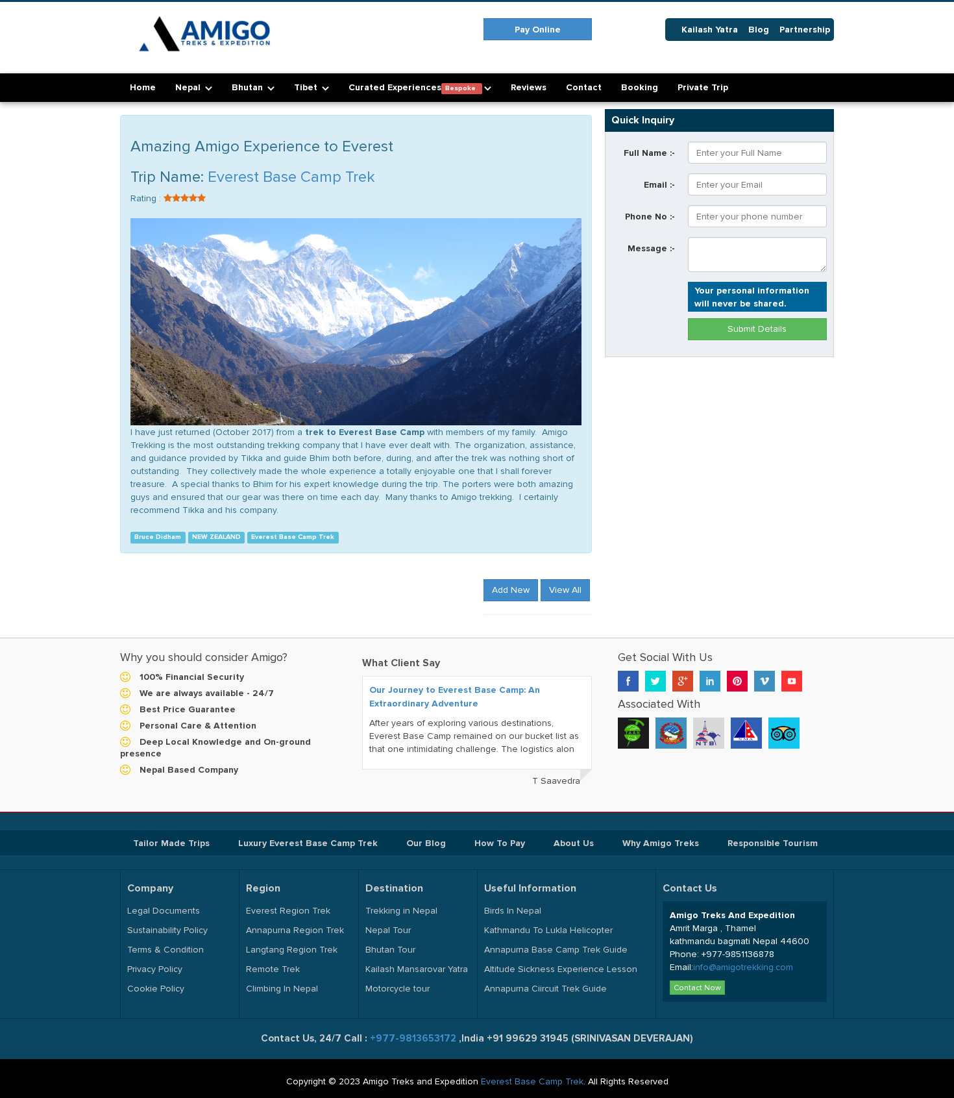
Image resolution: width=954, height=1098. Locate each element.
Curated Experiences (413, 87)
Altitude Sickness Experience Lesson (560, 969)
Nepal (189, 87)
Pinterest (737, 681)
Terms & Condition (165, 950)
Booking (639, 87)
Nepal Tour (388, 930)
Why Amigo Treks (660, 843)
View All (565, 590)
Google (682, 681)
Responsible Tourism (773, 843)
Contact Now (697, 987)
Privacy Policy (154, 969)
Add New (511, 590)
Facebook (628, 681)
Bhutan (248, 87)
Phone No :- (650, 216)
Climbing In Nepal (282, 988)
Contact (584, 87)
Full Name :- (649, 152)
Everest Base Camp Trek (291, 177)
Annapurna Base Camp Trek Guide (556, 950)
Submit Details (757, 329)
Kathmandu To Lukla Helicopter (548, 930)
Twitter (655, 681)
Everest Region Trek (288, 911)
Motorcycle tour (397, 988)
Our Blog (426, 843)
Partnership (804, 29)
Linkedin (710, 681)
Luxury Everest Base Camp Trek (308, 843)
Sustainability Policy (167, 930)
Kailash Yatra (709, 29)
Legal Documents (163, 911)
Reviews (528, 87)
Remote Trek (273, 969)
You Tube (791, 681)
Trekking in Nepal (401, 911)
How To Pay (499, 843)
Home (143, 87)
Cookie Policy (155, 988)
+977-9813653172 (414, 1038)
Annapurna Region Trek (295, 930)
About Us (574, 843)
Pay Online (538, 29)
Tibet (307, 87)
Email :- (659, 184)
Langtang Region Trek (291, 950)
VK (764, 681)
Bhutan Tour (390, 950)
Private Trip (703, 87)
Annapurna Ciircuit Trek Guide (545, 988)
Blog (758, 29)
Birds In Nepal (512, 911)
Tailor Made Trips (171, 843)
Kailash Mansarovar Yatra (416, 969)
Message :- (651, 248)
